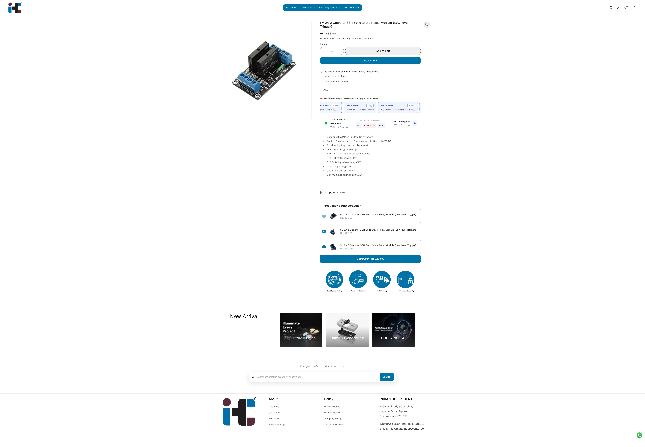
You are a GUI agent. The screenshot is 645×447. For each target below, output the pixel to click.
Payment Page (277, 424)
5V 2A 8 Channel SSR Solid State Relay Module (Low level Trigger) (378, 245)
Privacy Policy (332, 407)
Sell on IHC (275, 418)
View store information (336, 81)
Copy (350, 106)
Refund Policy (332, 412)
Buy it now (370, 60)
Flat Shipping (343, 38)
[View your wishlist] (626, 7)
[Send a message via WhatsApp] (639, 435)
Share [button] (326, 90)
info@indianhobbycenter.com (407, 428)
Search (387, 376)
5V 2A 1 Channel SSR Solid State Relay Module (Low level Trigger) (378, 230)
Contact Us (275, 412)
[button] (292, 7)
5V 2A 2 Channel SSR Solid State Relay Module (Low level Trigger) (378, 214)
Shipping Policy (333, 418)
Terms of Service (333, 424)
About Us (274, 407)
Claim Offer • (370, 259)
